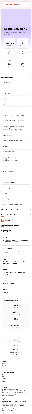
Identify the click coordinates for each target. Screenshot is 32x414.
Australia (4, 380)
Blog (3, 367)
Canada (4, 378)
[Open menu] (28, 4)
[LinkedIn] (15, 345)
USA (3, 374)
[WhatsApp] (20, 345)
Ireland (4, 381)
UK (3, 376)
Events (4, 365)
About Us (4, 363)
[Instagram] (12, 345)
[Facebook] (17, 345)
